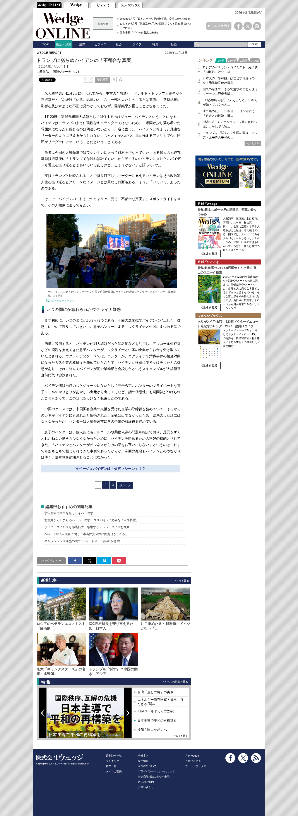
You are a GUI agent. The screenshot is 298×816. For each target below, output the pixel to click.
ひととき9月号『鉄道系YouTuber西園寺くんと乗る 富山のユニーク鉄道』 (157, 25)
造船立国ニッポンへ (152, 729)
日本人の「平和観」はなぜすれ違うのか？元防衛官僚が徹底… (229, 80)
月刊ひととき (193, 760)
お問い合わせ (146, 787)
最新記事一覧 (114, 755)
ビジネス (100, 44)
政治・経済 (63, 44)
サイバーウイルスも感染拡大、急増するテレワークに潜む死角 (88, 527)
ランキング (112, 760)
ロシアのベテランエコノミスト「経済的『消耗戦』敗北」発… (230, 70)
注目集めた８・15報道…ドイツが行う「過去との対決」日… (229, 113)
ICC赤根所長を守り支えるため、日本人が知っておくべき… (230, 102)
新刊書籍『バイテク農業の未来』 (139, 32)
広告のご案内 (146, 781)
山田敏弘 (60, 71)
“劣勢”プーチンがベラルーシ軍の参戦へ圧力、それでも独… (230, 124)
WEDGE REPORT (49, 52)
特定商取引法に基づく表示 (154, 776)
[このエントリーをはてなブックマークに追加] (104, 560)
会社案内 (143, 755)
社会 (119, 44)
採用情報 (143, 760)
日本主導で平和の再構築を (75, 734)
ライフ (137, 44)
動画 (174, 44)
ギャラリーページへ (63, 300)
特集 (155, 44)
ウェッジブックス (195, 766)
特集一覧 (111, 766)
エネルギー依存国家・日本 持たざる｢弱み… (160, 702)
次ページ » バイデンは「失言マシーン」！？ (110, 468)
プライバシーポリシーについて (156, 771)
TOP (45, 44)
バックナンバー (51, 560)
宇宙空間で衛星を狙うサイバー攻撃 (68, 513)
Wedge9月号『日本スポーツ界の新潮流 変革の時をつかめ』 (156, 18)
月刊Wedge (192, 755)
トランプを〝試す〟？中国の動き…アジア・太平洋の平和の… (230, 135)
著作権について (147, 766)
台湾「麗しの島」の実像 (155, 692)
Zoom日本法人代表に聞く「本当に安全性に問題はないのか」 (86, 534)
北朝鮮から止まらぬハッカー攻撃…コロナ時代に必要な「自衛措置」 (91, 520)
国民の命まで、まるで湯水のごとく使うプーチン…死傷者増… (230, 91)
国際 (82, 44)
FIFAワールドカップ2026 (155, 711)
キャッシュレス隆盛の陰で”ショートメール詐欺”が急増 (82, 541)
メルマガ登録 (220, 26)
